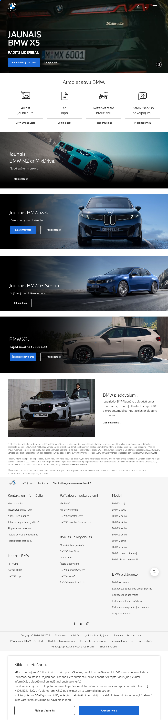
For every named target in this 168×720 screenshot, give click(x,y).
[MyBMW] (139, 7)
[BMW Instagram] (87, 624)
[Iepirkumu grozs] (146, 7)
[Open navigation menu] (155, 7)
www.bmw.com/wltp (147, 452)
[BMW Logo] (12, 7)
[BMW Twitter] (81, 624)
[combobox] (154, 572)
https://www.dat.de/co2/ (75, 464)
